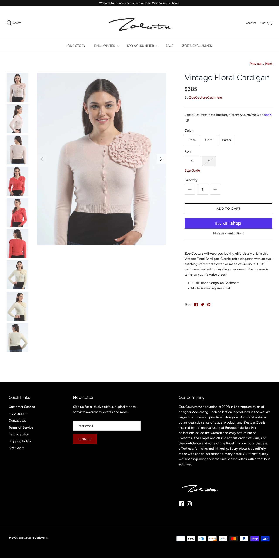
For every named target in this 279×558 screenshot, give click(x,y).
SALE (170, 46)
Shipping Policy (20, 441)
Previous (256, 64)
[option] (101, 159)
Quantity (191, 180)
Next (268, 64)
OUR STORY (76, 46)
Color (189, 131)
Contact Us (17, 420)
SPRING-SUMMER (140, 46)
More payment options (228, 233)
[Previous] (42, 159)
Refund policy (19, 434)
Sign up (85, 439)
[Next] (161, 159)
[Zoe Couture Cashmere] (139, 23)
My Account (18, 414)
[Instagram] (189, 503)
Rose (192, 140)
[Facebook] (181, 503)
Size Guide (192, 170)
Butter (226, 140)
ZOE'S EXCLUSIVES (197, 46)
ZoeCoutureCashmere (205, 97)
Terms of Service (21, 427)
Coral (209, 140)
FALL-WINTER (104, 46)
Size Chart (16, 448)
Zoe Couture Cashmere (33, 537)
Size (188, 152)
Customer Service (22, 407)
